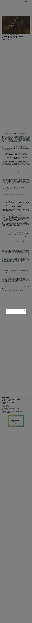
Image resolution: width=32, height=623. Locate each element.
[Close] (24, 310)
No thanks (23, 312)
